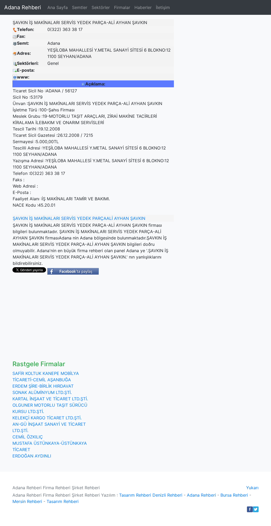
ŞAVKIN (20, 218)
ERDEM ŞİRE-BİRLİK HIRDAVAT (43, 386)
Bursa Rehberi (234, 495)
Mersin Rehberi (27, 501)
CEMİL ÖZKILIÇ (27, 436)
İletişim (163, 7)
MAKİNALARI (47, 218)
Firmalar (122, 7)
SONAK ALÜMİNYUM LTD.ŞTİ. (42, 392)
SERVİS (68, 218)
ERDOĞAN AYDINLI (31, 456)
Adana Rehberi (22, 7)
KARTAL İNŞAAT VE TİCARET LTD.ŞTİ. (50, 398)
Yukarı (252, 487)
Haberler (143, 7)
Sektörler (101, 7)
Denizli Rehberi (167, 495)
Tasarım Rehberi (135, 495)
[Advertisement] (135, 321)
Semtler (79, 7)
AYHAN (121, 218)
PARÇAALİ (102, 218)
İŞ (31, 218)
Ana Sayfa (57, 7)
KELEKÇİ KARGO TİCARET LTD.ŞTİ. (47, 417)
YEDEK (84, 218)
